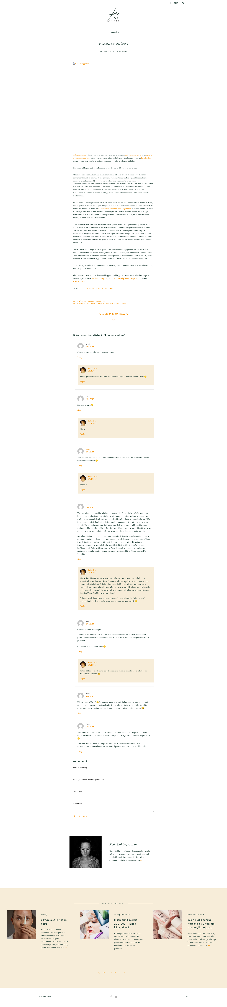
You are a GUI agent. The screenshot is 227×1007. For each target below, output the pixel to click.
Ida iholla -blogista (99, 279)
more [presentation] (106, 972)
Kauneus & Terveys (92, 288)
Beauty (113, 32)
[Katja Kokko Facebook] (111, 997)
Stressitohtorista (80, 282)
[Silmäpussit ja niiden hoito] (21, 924)
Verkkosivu (77, 792)
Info (187, 997)
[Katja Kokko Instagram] (115, 997)
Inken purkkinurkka (122, 914)
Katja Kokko (113, 21)
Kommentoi (77, 804)
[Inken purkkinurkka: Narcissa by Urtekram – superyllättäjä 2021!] (167, 924)
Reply (79, 357)
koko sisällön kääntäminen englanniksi (114, 209)
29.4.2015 (90, 347)
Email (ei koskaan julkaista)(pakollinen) (89, 780)
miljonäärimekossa (133, 155)
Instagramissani (79, 155)
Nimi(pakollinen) (80, 768)
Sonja (88, 449)
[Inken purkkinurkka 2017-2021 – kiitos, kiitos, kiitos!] (94, 924)
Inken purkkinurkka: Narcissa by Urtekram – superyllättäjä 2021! (201, 923)
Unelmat (109, 288)
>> (141, 860)
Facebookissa (147, 158)
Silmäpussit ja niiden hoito (54, 921)
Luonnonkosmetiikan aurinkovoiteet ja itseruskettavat (101, 303)
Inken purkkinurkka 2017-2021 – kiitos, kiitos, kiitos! (126, 923)
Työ (102, 288)
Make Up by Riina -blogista (125, 279)
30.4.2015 (90, 697)
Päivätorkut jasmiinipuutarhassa (91, 301)
